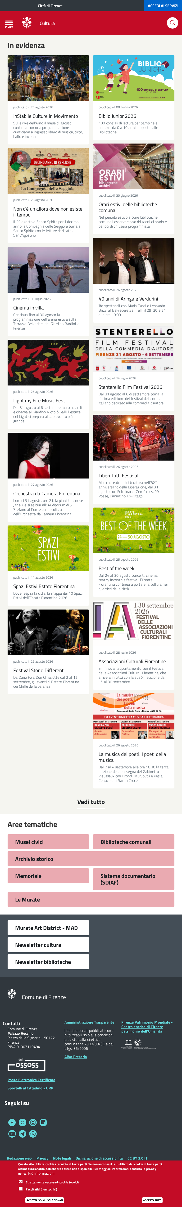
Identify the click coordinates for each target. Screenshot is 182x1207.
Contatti (11, 1023)
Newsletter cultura (38, 944)
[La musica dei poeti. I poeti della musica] (133, 716)
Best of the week (116, 568)
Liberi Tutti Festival (118, 475)
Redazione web (19, 1158)
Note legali (62, 1158)
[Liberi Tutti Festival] (133, 438)
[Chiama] (27, 1065)
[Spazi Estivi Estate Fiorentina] (48, 548)
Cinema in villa (28, 307)
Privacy (42, 1158)
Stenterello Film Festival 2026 (130, 387)
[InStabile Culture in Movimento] (48, 78)
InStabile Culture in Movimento (45, 116)
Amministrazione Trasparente (89, 1022)
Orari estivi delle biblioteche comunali (128, 207)
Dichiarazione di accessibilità (99, 1158)
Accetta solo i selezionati (45, 1200)
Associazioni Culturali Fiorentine (132, 661)
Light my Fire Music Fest (39, 400)
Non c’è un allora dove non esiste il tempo (47, 211)
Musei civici (29, 842)
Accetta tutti (152, 1200)
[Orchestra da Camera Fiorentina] (48, 456)
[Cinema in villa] (48, 270)
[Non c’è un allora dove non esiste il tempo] (48, 171)
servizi (163, 5)
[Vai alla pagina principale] (26, 23)
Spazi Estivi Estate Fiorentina (44, 586)
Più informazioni (41, 1173)
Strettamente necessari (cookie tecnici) (52, 1182)
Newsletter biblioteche (43, 961)
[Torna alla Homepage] (12, 993)
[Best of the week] (133, 530)
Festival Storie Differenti (39, 670)
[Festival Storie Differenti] (48, 632)
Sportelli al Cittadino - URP (30, 1088)
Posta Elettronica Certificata (31, 1080)
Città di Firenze (50, 5)
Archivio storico (34, 859)
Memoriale (28, 876)
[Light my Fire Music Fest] (48, 362)
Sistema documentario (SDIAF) (127, 879)
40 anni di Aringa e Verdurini (128, 298)
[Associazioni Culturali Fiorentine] (133, 623)
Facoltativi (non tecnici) (41, 1189)
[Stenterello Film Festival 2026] (133, 349)
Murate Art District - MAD (46, 927)
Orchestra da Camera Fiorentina (46, 493)
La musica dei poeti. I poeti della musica (132, 757)
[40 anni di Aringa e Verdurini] (133, 261)
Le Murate (27, 899)
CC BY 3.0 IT (137, 1158)
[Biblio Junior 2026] (133, 78)
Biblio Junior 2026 (117, 116)
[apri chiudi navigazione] (9, 24)
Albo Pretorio (75, 1056)
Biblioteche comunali (125, 842)
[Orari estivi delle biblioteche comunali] (133, 166)
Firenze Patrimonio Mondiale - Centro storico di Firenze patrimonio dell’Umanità (147, 1026)
